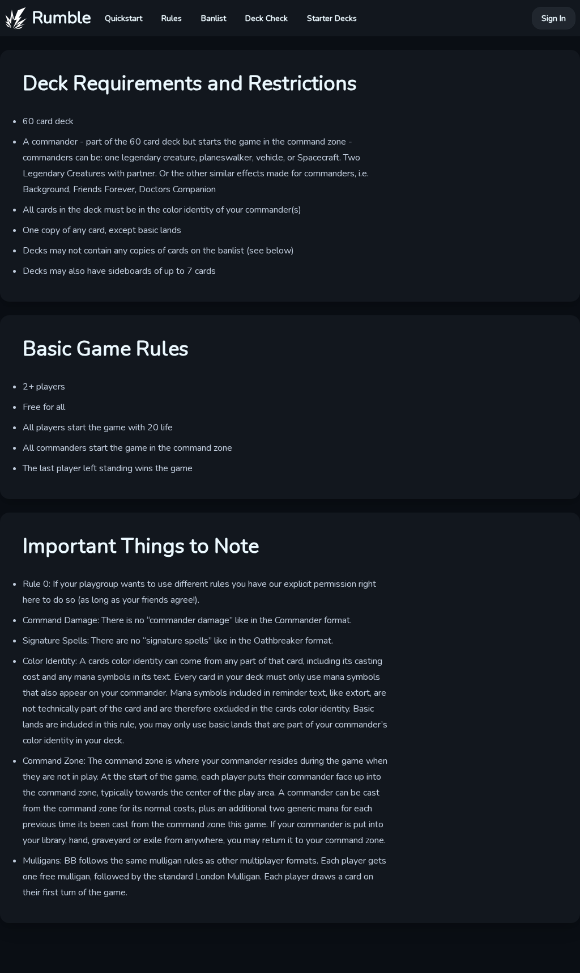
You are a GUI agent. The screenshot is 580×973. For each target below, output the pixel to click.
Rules (171, 18)
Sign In (553, 18)
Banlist (213, 18)
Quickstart (123, 18)
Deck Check (266, 18)
